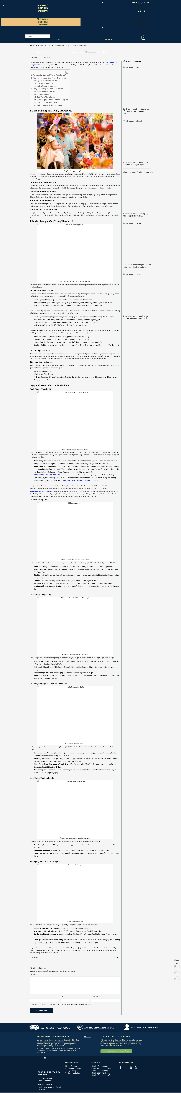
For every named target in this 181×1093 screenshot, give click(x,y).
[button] (41, 16)
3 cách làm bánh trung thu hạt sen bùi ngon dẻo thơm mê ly (135, 317)
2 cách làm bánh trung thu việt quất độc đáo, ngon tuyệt (135, 163)
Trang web (94, 996)
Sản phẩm (43, 11)
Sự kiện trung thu (72, 1071)
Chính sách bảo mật (99, 1071)
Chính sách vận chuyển (101, 1075)
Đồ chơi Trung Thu (44, 94)
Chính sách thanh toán (100, 1073)
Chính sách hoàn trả (100, 1066)
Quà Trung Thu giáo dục (46, 97)
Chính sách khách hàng (101, 1068)
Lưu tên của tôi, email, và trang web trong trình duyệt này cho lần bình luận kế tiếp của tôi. (61, 1004)
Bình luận (34, 974)
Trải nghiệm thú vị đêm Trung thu (49, 105)
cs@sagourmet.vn (45, 1084)
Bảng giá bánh (71, 1066)
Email (63, 996)
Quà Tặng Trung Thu (141, 5)
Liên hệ (141, 11)
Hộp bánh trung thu (73, 1068)
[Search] (27, 40)
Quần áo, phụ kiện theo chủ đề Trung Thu (52, 100)
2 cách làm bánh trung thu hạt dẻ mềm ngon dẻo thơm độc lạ (137, 266)
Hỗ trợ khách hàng (110, 38)
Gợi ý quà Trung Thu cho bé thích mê (48, 89)
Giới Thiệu (43, 8)
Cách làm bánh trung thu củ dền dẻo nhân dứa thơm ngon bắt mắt (136, 111)
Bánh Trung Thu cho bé (46, 92)
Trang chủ (42, 5)
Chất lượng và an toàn (45, 83)
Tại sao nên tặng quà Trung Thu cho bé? (49, 75)
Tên (32, 996)
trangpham (46, 57)
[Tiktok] (125, 1067)
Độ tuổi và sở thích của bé (47, 81)
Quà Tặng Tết (141, 8)
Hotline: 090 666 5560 (47, 1081)
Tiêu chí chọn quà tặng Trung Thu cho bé (49, 78)
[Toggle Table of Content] (66, 72)
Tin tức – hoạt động (72, 1073)
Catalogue (54, 38)
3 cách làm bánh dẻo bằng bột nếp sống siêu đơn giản (135, 215)
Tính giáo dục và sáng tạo (46, 86)
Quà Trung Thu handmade (47, 102)
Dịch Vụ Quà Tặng (141, 2)
